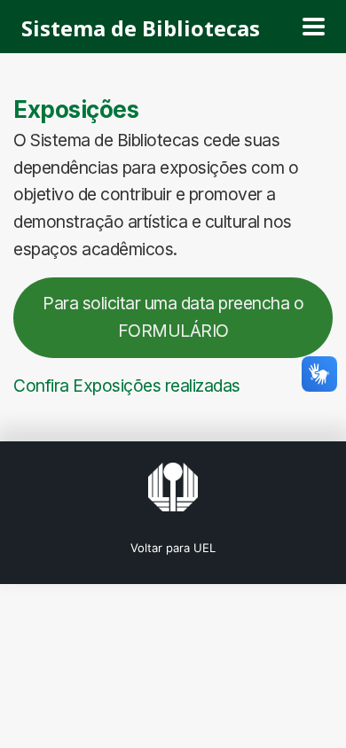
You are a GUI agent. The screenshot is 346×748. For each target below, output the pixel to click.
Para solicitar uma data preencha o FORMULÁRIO (173, 316)
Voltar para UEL (173, 548)
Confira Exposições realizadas (126, 385)
